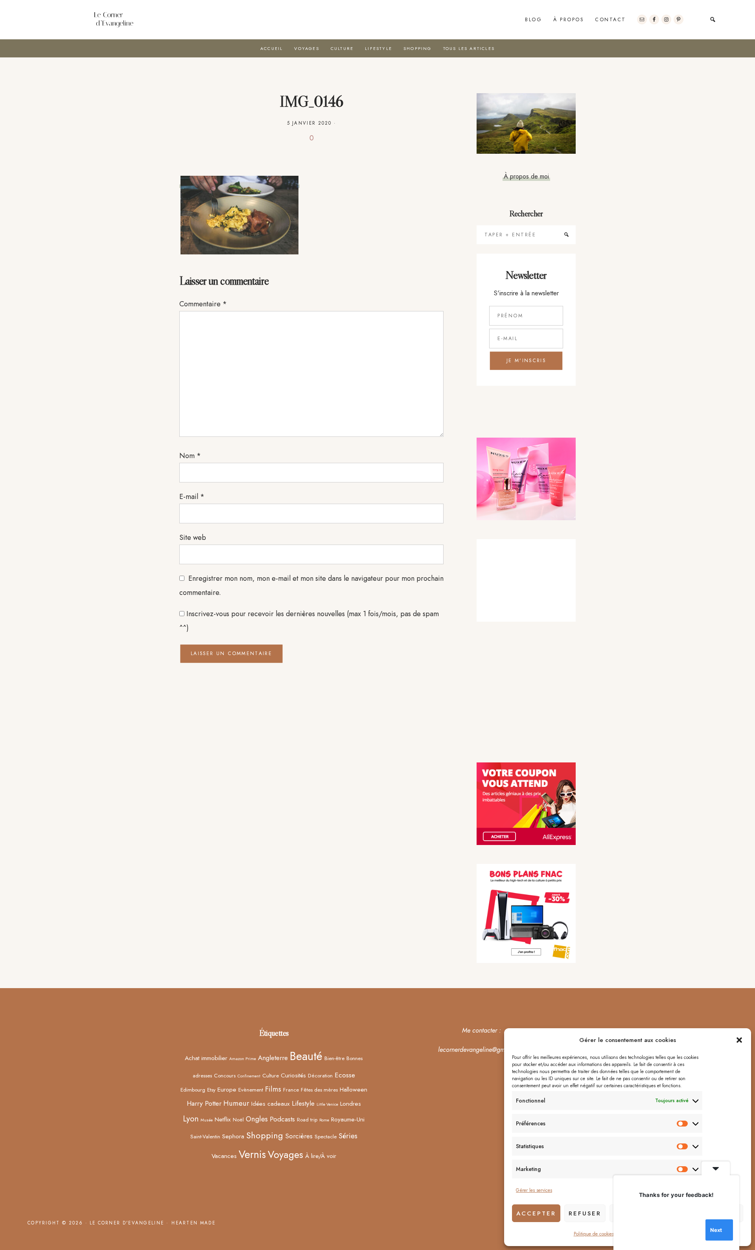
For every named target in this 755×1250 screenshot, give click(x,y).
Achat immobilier (206, 1057)
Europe (226, 1089)
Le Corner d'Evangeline (113, 19)
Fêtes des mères (319, 1090)
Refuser (585, 1213)
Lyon (191, 1119)
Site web (192, 537)
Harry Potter (204, 1103)
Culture (270, 1075)
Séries (348, 1135)
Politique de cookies (594, 1233)
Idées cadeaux (270, 1103)
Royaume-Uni (348, 1119)
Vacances (224, 1155)
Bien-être (334, 1058)
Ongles (257, 1119)
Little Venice (327, 1104)
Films (273, 1089)
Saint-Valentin (205, 1136)
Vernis (252, 1154)
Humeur (236, 1103)
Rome (324, 1120)
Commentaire (203, 304)
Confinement (249, 1076)
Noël (238, 1119)
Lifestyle (303, 1103)
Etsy (211, 1090)
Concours (225, 1075)
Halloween (353, 1089)
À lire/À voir (320, 1155)
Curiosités (293, 1075)
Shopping (264, 1135)
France (291, 1090)
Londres (350, 1103)
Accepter (536, 1213)
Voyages (285, 1154)
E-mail (191, 497)
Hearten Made (193, 1223)
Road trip (307, 1119)
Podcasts (282, 1119)
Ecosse (345, 1075)
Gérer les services (534, 1190)
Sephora (233, 1136)
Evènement (250, 1090)
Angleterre (273, 1057)
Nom (190, 456)
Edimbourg (192, 1090)
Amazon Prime (242, 1059)
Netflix (223, 1119)
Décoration (320, 1075)
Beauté (306, 1056)
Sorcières (299, 1136)
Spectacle (326, 1136)
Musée (207, 1120)
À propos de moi (526, 176)
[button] (739, 1040)
